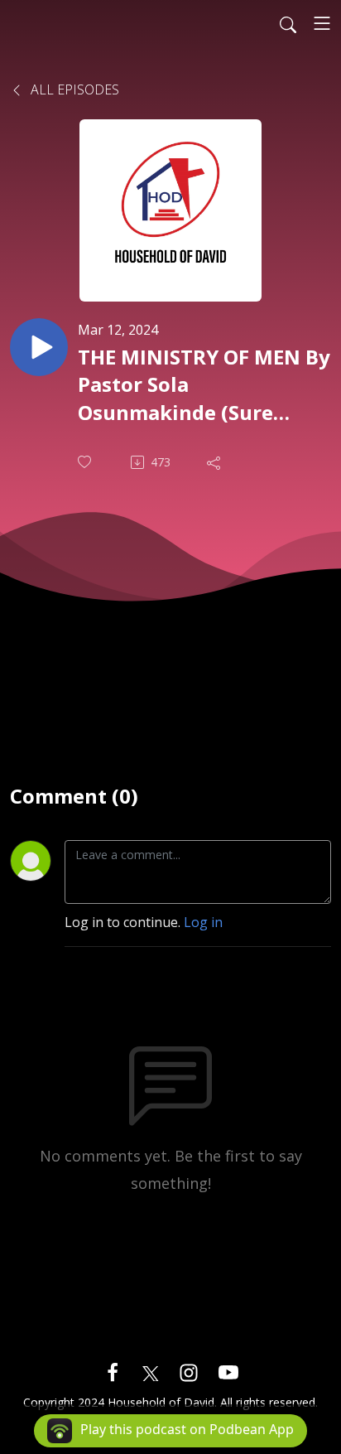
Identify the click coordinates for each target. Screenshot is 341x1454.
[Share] (215, 462)
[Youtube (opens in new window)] (228, 1371)
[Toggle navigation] (322, 23)
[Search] (288, 23)
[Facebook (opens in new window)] (112, 1371)
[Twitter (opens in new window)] (150, 1371)
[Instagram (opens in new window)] (189, 1371)
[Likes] (86, 462)
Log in (203, 922)
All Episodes (73, 89)
